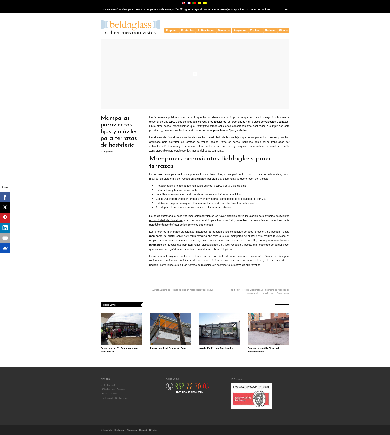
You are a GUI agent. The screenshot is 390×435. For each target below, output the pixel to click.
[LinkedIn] (5, 228)
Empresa (171, 30)
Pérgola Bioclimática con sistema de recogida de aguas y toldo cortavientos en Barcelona (265, 291)
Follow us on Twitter (276, 429)
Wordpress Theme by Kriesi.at (142, 429)
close (285, 9)
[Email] (5, 238)
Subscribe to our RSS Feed (287, 429)
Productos (187, 30)
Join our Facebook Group (281, 429)
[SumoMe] (5, 248)
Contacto (255, 30)
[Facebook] (5, 197)
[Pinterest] (5, 218)
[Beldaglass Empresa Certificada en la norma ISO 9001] (251, 408)
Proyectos (240, 30)
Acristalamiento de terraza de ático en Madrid (174, 289)
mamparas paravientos (171, 174)
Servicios (224, 30)
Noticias (270, 30)
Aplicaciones (206, 30)
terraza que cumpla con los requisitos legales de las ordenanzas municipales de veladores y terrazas (229, 121)
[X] (5, 207)
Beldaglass (119, 429)
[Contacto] (187, 392)
